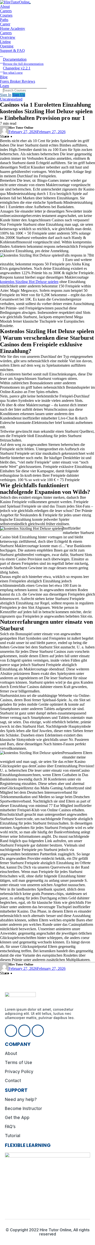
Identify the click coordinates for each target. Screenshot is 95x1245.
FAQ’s (10, 1126)
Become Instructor (23, 1108)
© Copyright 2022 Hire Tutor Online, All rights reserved (48, 1231)
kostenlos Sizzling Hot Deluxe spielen (29, 282)
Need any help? (21, 1099)
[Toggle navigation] (29, 3)
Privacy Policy (19, 1071)
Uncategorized (11, 99)
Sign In (5, 95)
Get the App (17, 1117)
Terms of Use (18, 1062)
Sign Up (18, 95)
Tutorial (12, 1135)
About (11, 1053)
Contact (13, 1080)
